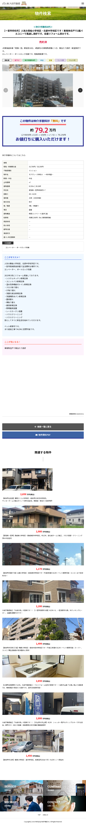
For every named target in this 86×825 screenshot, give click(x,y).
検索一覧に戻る (44, 426)
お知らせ (45, 815)
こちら (23, 155)
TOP (39, 815)
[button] (80, 90)
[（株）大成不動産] (15, 3)
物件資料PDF (44, 434)
